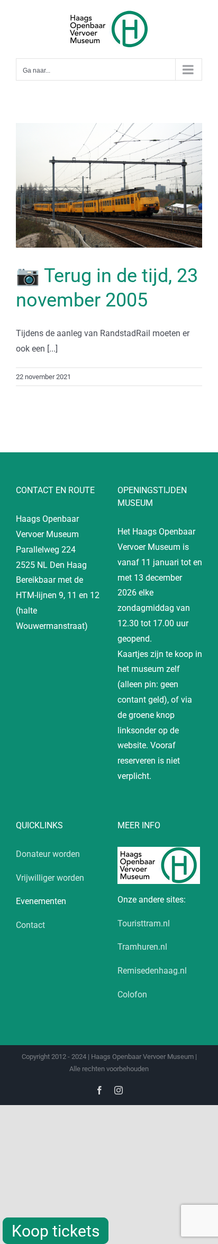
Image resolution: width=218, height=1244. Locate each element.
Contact (30, 925)
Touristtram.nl (143, 923)
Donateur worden (48, 854)
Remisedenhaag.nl (152, 971)
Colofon (132, 994)
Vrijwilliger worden (50, 878)
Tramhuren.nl (142, 947)
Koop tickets (55, 1231)
